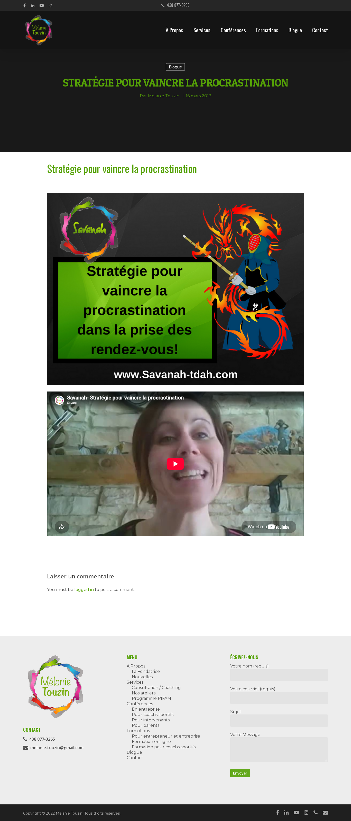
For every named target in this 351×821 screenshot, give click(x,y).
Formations (267, 30)
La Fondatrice (146, 671)
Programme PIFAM (151, 698)
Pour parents (145, 725)
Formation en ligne (151, 741)
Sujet (235, 711)
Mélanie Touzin (163, 95)
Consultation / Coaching (156, 687)
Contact (320, 30)
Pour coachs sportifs (152, 714)
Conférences (233, 30)
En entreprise (146, 709)
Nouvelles (142, 676)
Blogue (295, 30)
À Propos (174, 30)
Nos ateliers (143, 693)
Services (201, 30)
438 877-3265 (177, 5)
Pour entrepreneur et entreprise (166, 736)
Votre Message (245, 734)
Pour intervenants (151, 720)
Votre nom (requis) (249, 666)
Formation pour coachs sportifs (164, 746)
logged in (84, 589)
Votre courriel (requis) (252, 688)
